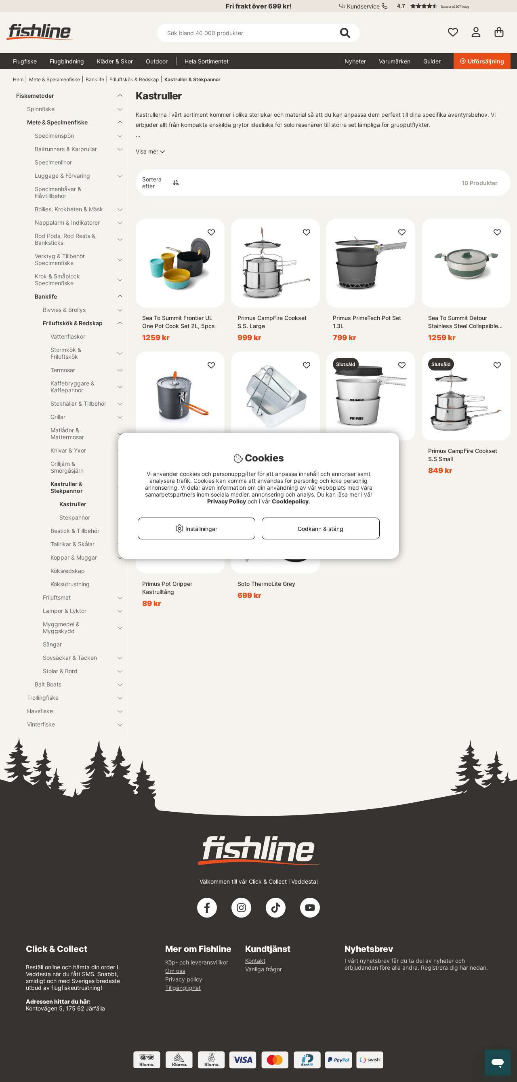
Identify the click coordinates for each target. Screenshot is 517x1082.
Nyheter (355, 61)
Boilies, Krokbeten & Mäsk (69, 209)
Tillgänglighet (183, 987)
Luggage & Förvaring (62, 175)
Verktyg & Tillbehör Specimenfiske (60, 259)
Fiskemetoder (35, 95)
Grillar (57, 416)
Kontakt (255, 960)
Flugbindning (67, 61)
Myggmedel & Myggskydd (61, 627)
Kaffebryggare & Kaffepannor (72, 387)
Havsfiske (40, 710)
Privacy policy (183, 979)
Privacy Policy (226, 501)
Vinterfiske (41, 724)
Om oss (175, 970)
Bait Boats (48, 684)
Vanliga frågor (263, 969)
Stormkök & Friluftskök (65, 353)
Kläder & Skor (115, 61)
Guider (432, 61)
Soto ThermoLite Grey (266, 583)
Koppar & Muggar (73, 557)
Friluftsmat (57, 597)
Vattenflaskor (67, 336)
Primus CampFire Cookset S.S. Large (272, 321)
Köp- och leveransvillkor (196, 962)
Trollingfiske (43, 697)
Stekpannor (74, 517)
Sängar (52, 644)
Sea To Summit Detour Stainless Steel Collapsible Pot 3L (463, 322)
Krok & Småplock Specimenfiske (57, 279)
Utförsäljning (486, 61)
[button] (450, 6)
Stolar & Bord (60, 670)
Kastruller (72, 504)
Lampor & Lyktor (64, 610)
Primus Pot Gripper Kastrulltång (167, 587)
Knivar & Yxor (68, 450)
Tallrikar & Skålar (72, 544)
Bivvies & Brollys (64, 309)
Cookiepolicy (290, 501)
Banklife (95, 79)
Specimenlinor (53, 162)
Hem (18, 79)
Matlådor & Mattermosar (67, 433)
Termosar (62, 369)
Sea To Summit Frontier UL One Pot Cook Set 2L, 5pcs (178, 321)
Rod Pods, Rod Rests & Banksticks (65, 239)
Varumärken (394, 61)
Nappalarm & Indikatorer (67, 222)
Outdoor (157, 61)
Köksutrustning (70, 584)
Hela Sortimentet (207, 61)
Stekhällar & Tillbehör (78, 403)
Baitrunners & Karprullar (66, 148)
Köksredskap (67, 570)
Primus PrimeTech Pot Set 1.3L (367, 321)
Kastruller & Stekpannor (192, 79)
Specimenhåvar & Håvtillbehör (58, 192)
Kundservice (363, 6)
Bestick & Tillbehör (74, 530)
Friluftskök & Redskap (134, 79)
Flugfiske (25, 61)
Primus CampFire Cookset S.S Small (462, 454)
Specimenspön (54, 135)
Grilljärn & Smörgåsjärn (67, 467)
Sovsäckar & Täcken (70, 657)
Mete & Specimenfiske (54, 79)
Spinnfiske (41, 108)
